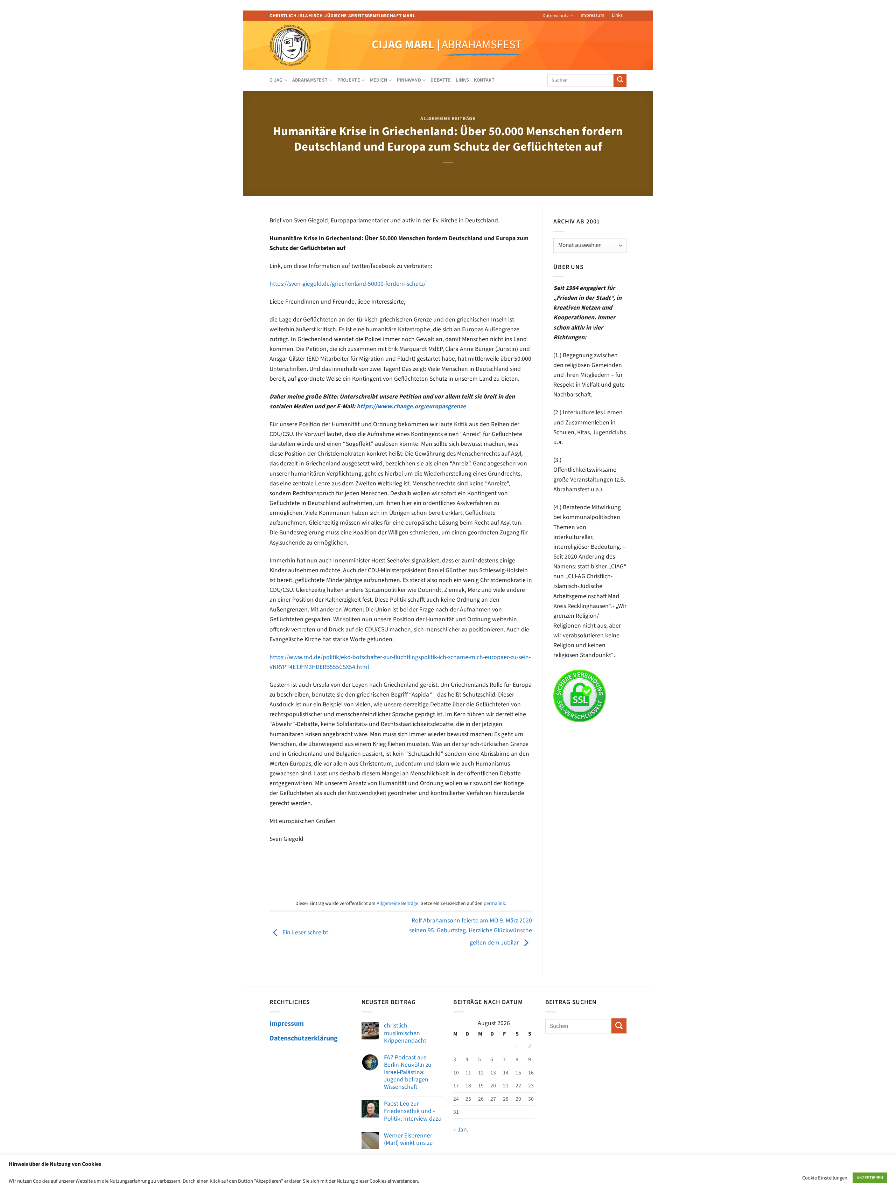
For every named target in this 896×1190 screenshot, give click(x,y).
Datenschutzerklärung (304, 1038)
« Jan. (460, 1129)
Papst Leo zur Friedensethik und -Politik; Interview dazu (413, 1111)
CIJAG (276, 80)
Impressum (592, 15)
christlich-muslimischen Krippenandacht (405, 1033)
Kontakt (484, 80)
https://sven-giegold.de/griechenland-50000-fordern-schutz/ (348, 283)
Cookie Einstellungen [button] (824, 1178)
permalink (494, 903)
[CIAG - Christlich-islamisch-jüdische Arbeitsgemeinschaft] (300, 45)
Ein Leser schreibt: (305, 932)
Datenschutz (555, 15)
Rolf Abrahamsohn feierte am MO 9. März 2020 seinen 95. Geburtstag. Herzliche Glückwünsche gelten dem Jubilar (470, 931)
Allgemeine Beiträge (447, 118)
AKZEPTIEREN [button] (870, 1178)
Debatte (440, 80)
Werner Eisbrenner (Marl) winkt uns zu (408, 1139)
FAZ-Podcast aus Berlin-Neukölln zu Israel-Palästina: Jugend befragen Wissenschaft (408, 1072)
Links (617, 15)
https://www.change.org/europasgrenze (411, 406)
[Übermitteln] (620, 80)
